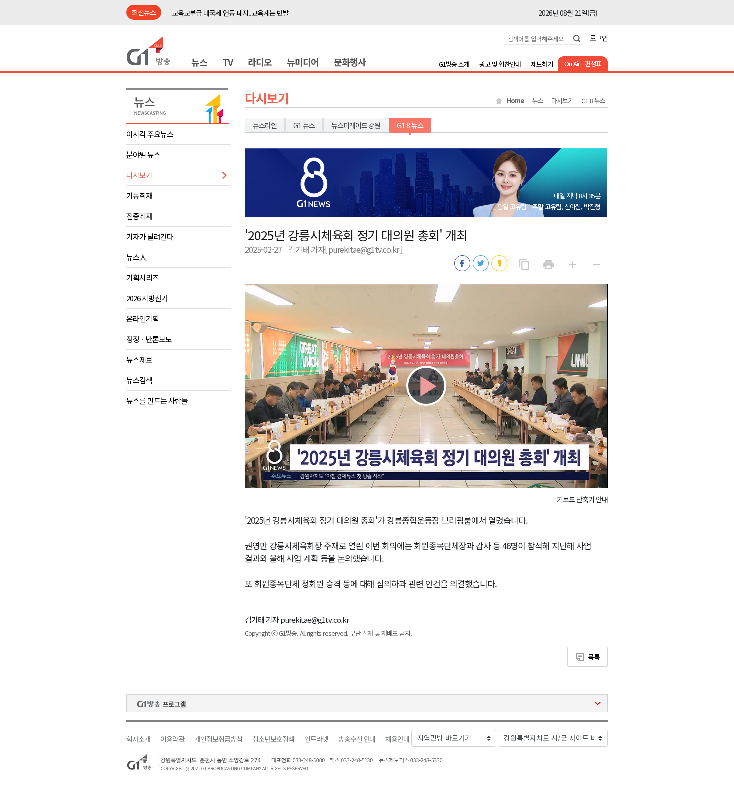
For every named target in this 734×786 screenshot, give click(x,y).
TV (227, 61)
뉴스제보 (139, 359)
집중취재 (139, 216)
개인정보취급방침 (218, 739)
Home (515, 101)
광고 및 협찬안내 (500, 64)
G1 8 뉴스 (593, 101)
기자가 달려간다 (149, 236)
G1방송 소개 (454, 64)
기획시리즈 (142, 277)
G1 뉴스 (304, 125)
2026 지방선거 (147, 298)
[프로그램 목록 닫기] (367, 703)
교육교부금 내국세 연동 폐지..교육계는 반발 (230, 13)
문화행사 (350, 61)
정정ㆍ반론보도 (149, 339)
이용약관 (172, 739)
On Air (572, 63)
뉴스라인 (265, 125)
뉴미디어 (303, 61)
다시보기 (139, 175)
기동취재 (139, 195)
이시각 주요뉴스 (149, 134)
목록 (594, 657)
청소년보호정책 (273, 739)
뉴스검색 (139, 380)
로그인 (599, 38)
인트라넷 (316, 739)
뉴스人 (136, 257)
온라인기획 (142, 318)
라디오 (260, 61)
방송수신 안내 (356, 739)
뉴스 (199, 61)
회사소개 (138, 739)
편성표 (593, 63)
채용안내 (397, 739)
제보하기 (542, 64)
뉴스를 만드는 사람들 (157, 400)
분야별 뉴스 (143, 154)
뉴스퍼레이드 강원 (355, 125)
